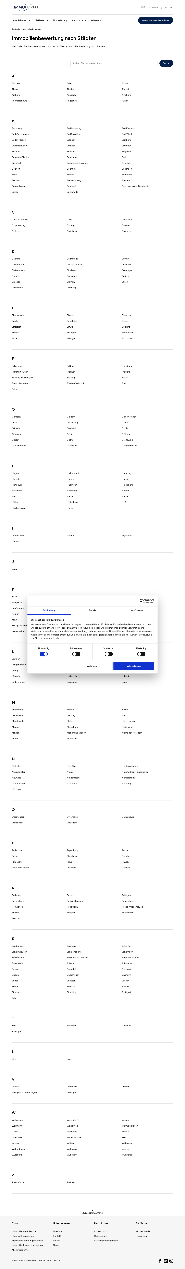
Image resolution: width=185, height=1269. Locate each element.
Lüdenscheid (18, 682)
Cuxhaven (127, 231)
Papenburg (72, 850)
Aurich (125, 100)
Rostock (16, 918)
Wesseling (72, 1131)
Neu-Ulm (71, 766)
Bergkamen (72, 157)
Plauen (125, 861)
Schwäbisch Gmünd (77, 957)
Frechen (71, 371)
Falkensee (17, 366)
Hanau (125, 479)
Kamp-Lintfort (19, 602)
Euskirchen (127, 338)
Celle (69, 219)
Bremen (126, 180)
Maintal (70, 709)
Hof (124, 502)
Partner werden (143, 1231)
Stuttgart (126, 992)
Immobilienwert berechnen (156, 20)
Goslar (15, 439)
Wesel (15, 1131)
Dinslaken (71, 270)
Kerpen (15, 614)
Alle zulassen (134, 666)
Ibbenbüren (18, 535)
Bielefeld (16, 163)
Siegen (15, 975)
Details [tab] (92, 610)
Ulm (14, 1059)
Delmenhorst (18, 264)
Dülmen (71, 281)
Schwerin (71, 963)
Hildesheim (72, 502)
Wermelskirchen (130, 1125)
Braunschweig (74, 180)
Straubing (71, 992)
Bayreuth (126, 145)
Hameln (16, 479)
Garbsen (16, 416)
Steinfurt (71, 986)
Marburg (71, 715)
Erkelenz (126, 326)
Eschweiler (127, 332)
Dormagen (127, 270)
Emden (15, 321)
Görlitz (70, 434)
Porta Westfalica (20, 867)
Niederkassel (73, 777)
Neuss (70, 772)
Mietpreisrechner (20, 1249)
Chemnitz (127, 219)
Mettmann (127, 727)
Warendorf (72, 1120)
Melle (69, 721)
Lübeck (125, 676)
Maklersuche (41, 20)
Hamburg (126, 473)
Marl (124, 715)
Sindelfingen (73, 975)
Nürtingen (17, 789)
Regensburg (128, 901)
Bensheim (72, 151)
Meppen (16, 727)
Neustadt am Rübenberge (135, 772)
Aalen (69, 83)
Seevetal (71, 969)
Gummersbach (129, 445)
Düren (125, 281)
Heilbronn (17, 490)
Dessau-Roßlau (75, 264)
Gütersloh (72, 445)
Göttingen (127, 434)
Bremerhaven (19, 186)
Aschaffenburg (19, 100)
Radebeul (16, 895)
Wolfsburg (72, 1149)
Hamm (70, 479)
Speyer (125, 980)
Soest (15, 980)
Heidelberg (127, 484)
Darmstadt (72, 258)
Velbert (15, 1086)
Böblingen (127, 168)
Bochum (71, 168)
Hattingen (72, 484)
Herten (125, 496)
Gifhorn (16, 428)
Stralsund (16, 992)
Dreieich (126, 276)
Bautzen (71, 145)
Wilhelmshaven (74, 1137)
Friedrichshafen (20, 383)
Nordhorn (72, 783)
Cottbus (16, 231)
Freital (125, 377)
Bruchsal (71, 186)
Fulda (14, 389)
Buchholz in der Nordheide (135, 186)
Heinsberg (72, 490)
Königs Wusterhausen (23, 625)
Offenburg (72, 816)
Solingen (71, 980)
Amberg (16, 95)
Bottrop (16, 180)
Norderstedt (128, 777)
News (56, 1245)
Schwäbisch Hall (130, 957)
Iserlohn (16, 541)
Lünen (125, 682)
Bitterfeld (126, 163)
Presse (56, 1240)
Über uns (57, 1231)
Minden (16, 732)
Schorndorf (127, 951)
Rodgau (71, 912)
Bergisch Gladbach (21, 157)
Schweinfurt (18, 963)
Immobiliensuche (21, 20)
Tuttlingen (17, 1031)
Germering (72, 422)
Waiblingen (17, 1120)
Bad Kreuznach (129, 128)
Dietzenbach (18, 270)
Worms (125, 1149)
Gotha (70, 439)
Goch (125, 428)
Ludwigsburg (73, 676)
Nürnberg (127, 783)
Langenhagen (19, 664)
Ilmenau (71, 535)
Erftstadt (16, 326)
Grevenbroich (19, 445)
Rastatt (70, 895)
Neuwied (16, 777)
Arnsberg (126, 95)
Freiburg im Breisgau (22, 377)
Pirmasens (17, 861)
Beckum (16, 151)
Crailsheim (72, 231)
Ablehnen (92, 666)
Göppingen (17, 434)
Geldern (71, 416)
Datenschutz (101, 1236)
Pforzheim (72, 856)
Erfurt (70, 326)
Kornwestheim (19, 631)
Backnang (17, 128)
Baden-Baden (19, 139)
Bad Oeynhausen (20, 134)
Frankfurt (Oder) (20, 371)
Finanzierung (60, 20)
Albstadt (71, 89)
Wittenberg (127, 1143)
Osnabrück (17, 822)
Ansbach (71, 95)
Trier (14, 1025)
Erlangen (71, 332)
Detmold (126, 264)
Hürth (70, 508)
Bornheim (127, 174)
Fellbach (71, 366)
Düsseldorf (17, 287)
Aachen (16, 83)
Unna (69, 1059)
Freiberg (126, 371)
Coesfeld (126, 225)
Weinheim (17, 1125)
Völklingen (72, 1092)
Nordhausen (18, 783)
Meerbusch (18, 721)
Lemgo (15, 670)
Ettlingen (71, 338)
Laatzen (16, 658)
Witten (70, 1143)
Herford (16, 496)
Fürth (124, 383)
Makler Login (141, 1236)
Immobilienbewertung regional (27, 1245)
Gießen (125, 422)
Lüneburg (72, 682)
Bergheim (127, 151)
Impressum (100, 1231)
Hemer (125, 490)
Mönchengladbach (76, 732)
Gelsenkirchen (129, 416)
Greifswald (127, 439)
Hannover (17, 484)
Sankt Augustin (19, 951)
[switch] (76, 654)
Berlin (124, 157)
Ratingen (126, 895)
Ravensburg (18, 901)
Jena (14, 569)
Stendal (125, 986)
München (72, 738)
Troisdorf (71, 1025)
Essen (15, 338)
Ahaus (125, 83)
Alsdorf (125, 89)
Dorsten (16, 276)
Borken (70, 174)
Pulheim (126, 867)
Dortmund (72, 276)
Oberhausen (18, 816)
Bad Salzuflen (74, 134)
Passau (125, 850)
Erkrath (15, 332)
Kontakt (57, 1236)
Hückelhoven (19, 508)
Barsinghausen (19, 145)
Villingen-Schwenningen (24, 1092)
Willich (125, 1137)
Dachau (16, 258)
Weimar (125, 1120)
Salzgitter (126, 946)
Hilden (15, 502)
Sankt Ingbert (74, 951)
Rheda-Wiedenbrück (132, 906)
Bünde (15, 192)
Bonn (14, 174)
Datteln (125, 258)
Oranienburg (128, 816)
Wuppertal (127, 1154)
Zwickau (71, 1182)
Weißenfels (72, 1125)
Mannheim (17, 715)
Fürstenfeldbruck (75, 383)
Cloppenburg (18, 225)
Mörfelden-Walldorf (132, 732)
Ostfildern (72, 822)
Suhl (14, 998)
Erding (125, 321)
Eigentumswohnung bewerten (27, 1240)
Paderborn (17, 850)
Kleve (14, 619)
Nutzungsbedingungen (106, 1240)
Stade (15, 986)
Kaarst (15, 596)
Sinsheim (126, 975)
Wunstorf (72, 1154)
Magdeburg (18, 709)
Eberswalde (18, 315)
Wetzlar (125, 1131)
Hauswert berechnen (23, 1236)
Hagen (15, 473)
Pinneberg (127, 856)
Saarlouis (71, 946)
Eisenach (71, 315)
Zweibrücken (18, 1182)
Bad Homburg (74, 128)
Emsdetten (72, 321)
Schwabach (18, 957)
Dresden (16, 281)
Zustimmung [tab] (49, 610)
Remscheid (17, 906)
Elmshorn (127, 315)
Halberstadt (73, 473)
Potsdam (71, 867)
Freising (71, 377)
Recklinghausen (75, 901)
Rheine (15, 912)
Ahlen (15, 89)
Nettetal (16, 766)
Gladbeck (71, 428)
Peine (15, 856)
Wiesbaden (17, 1137)
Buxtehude (72, 192)
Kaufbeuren (18, 608)
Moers (15, 738)
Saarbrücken (18, 946)
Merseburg (72, 727)
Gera (14, 422)
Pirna (69, 861)
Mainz (125, 709)
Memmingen (128, 721)
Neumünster (18, 772)
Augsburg (72, 100)
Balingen (71, 139)
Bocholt (16, 168)
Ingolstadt (127, 535)
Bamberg (126, 139)
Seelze (15, 969)
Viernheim (72, 1086)
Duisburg (71, 287)
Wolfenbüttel (18, 1149)
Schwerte (127, 963)
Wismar (16, 1143)
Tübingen (126, 1025)
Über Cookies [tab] (136, 610)
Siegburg (126, 969)
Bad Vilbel (127, 134)
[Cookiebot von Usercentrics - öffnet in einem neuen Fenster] (141, 601)
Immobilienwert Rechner (24, 1231)
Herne (70, 496)
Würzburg (17, 1154)
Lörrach (16, 676)
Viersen (126, 1086)
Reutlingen (72, 906)
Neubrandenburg (130, 766)
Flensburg (127, 366)
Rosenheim (127, 912)
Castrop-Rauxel (20, 219)
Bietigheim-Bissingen (77, 163)
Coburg (71, 225)
